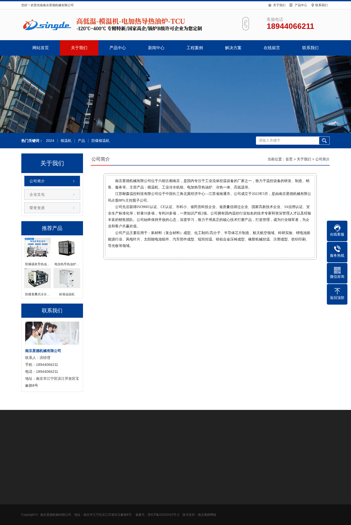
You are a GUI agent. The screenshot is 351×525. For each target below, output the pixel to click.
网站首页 (40, 48)
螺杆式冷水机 (53, 444)
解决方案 (233, 48)
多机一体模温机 (69, 503)
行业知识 (100, 495)
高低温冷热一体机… (73, 511)
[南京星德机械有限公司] (113, 24)
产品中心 (301, 5)
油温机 (62, 518)
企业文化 (37, 194)
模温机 (66, 141)
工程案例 (195, 48)
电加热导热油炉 (69, 487)
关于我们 (279, 5)
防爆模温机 (100, 141)
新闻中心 (156, 48)
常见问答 (100, 503)
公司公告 (100, 487)
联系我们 (321, 5)
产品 (81, 141)
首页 (289, 159)
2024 (50, 141)
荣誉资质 (37, 208)
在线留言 (272, 48)
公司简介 (37, 181)
